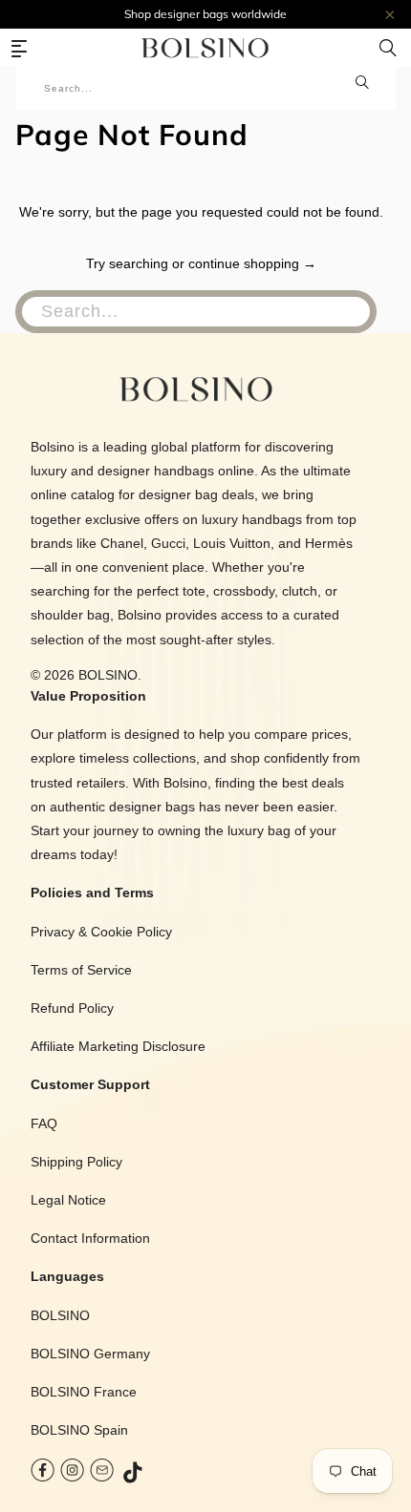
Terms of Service (81, 969)
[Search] (388, 48)
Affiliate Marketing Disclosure (118, 1046)
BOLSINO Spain (79, 1430)
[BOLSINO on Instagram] (72, 1474)
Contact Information (90, 1238)
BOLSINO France (84, 1391)
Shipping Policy (76, 1161)
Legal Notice (68, 1200)
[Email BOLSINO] (102, 1474)
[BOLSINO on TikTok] (133, 1474)
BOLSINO (108, 674)
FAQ (44, 1123)
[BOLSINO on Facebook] (42, 1474)
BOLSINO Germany (90, 1353)
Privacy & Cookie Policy (101, 931)
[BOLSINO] (206, 48)
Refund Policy (72, 1008)
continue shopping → (252, 263)
